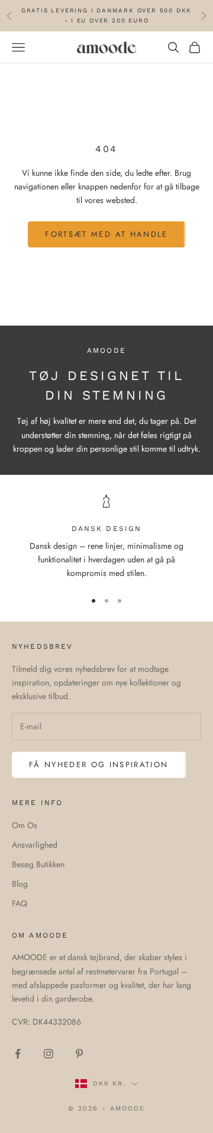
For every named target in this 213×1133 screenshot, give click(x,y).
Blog (20, 884)
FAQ (19, 903)
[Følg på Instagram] (48, 1054)
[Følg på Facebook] (18, 1054)
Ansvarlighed (34, 845)
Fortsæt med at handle (106, 234)
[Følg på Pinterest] (79, 1054)
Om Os (24, 825)
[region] (106, 537)
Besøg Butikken (38, 864)
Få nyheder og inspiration (99, 764)
